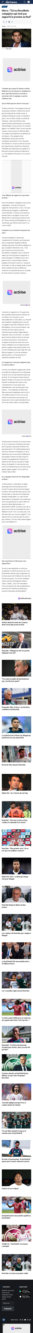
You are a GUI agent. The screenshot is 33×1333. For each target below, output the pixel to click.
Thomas (4, 26)
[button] (3, 2)
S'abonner (8, 1309)
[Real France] (12, 2)
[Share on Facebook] (6, 21)
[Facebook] (20, 1320)
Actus (4, 6)
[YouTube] (25, 1320)
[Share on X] (9, 21)
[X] (22, 1320)
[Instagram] (28, 1320)
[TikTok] (30, 1320)
